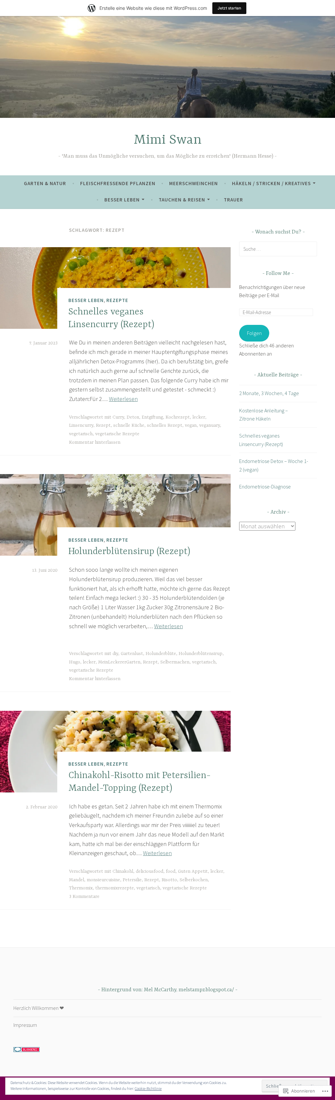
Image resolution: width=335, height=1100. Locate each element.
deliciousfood (149, 871)
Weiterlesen (123, 399)
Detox (133, 417)
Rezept (103, 425)
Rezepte (117, 300)
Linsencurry (81, 425)
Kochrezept (178, 417)
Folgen (254, 333)
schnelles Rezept (164, 425)
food (170, 871)
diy (115, 653)
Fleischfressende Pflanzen (117, 183)
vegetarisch (81, 434)
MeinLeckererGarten (119, 662)
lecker (198, 417)
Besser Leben (122, 200)
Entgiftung (152, 417)
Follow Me (278, 274)
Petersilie (132, 880)
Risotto (169, 880)
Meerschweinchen (193, 183)
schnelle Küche (128, 425)
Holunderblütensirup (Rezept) (129, 552)
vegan (191, 425)
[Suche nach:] (278, 249)
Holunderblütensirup (200, 653)
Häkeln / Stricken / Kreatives (271, 183)
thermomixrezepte (114, 888)
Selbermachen (174, 662)
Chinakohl (123, 871)
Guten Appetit (193, 871)
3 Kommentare (84, 896)
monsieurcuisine (103, 880)
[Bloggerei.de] (26, 1050)
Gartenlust (132, 653)
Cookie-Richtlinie (148, 1088)
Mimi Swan (168, 140)
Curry (118, 417)
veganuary (209, 425)
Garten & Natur (45, 183)
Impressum (25, 1025)
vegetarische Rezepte (117, 434)
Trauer (233, 200)
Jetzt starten (229, 8)
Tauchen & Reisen (182, 200)
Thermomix (81, 888)
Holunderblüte (161, 653)
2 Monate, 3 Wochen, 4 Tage (269, 393)
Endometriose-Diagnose (265, 486)
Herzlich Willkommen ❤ (38, 1008)
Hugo (74, 662)
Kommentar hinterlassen (94, 442)
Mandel (76, 880)
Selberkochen (194, 880)
